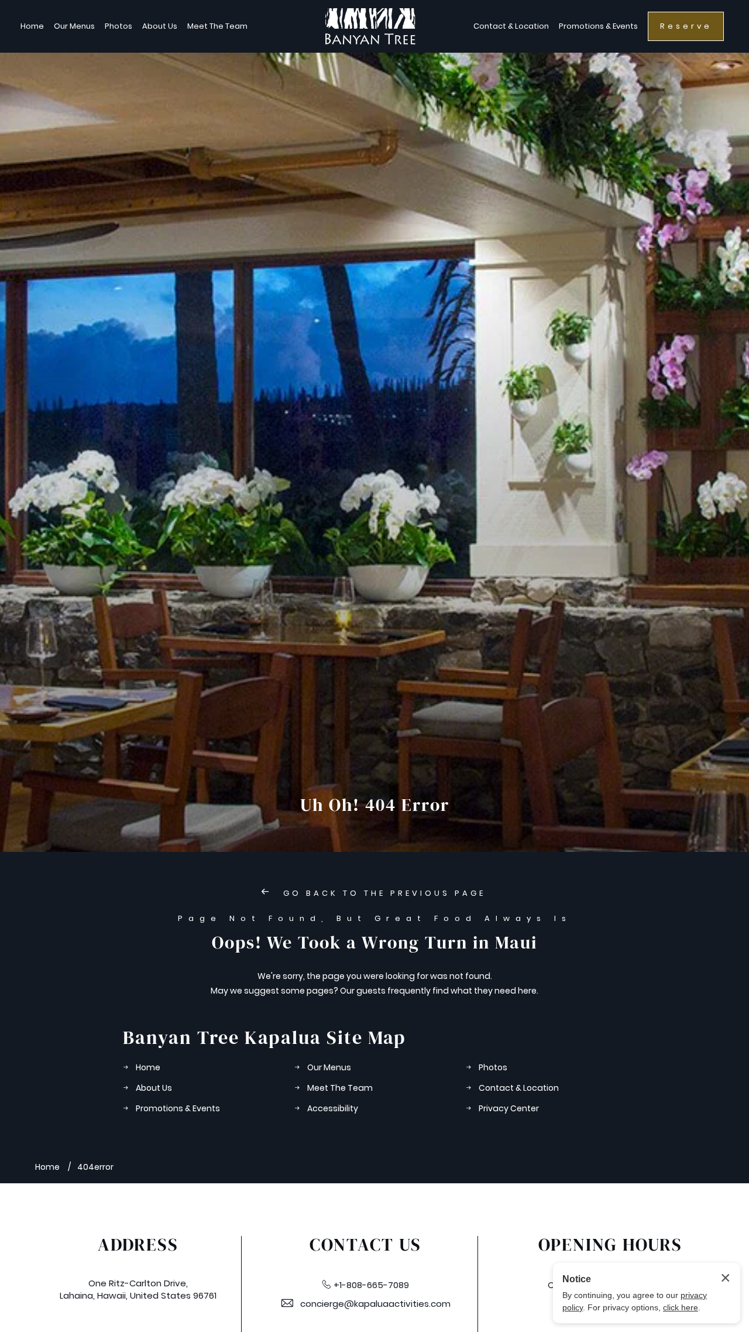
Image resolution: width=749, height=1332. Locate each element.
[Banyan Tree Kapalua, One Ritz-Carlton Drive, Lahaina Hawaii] (370, 26)
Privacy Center (509, 1108)
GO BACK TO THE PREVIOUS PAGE (382, 893)
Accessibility (332, 1108)
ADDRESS (138, 1245)
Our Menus (74, 26)
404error (95, 1167)
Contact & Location (511, 26)
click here (680, 1307)
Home (32, 26)
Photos (118, 26)
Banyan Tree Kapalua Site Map (264, 1038)
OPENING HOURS (610, 1245)
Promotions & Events (598, 26)
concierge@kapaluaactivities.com (375, 1303)
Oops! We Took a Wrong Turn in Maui (374, 942)
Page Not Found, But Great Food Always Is (375, 918)
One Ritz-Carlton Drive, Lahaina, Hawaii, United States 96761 (138, 1289)
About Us (159, 26)
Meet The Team (217, 26)
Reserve (686, 26)
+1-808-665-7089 (371, 1285)
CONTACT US (365, 1245)
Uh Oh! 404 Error (374, 805)
